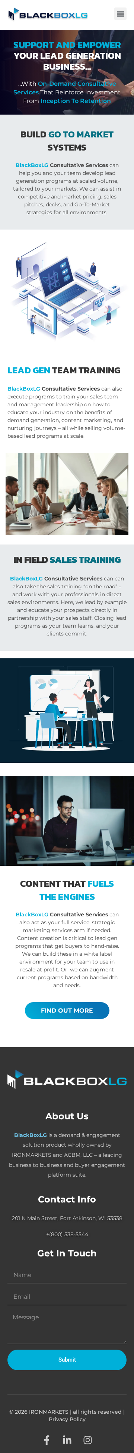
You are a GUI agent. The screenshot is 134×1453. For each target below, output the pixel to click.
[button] (120, 13)
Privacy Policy (67, 1419)
